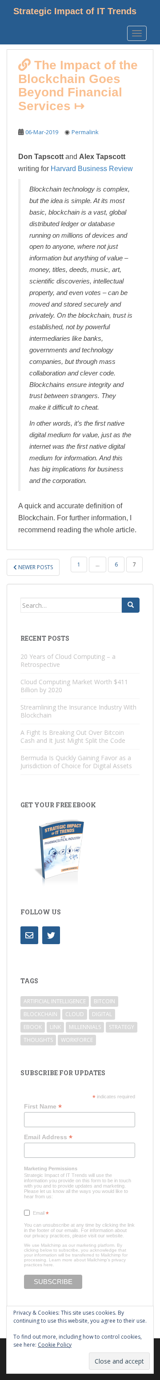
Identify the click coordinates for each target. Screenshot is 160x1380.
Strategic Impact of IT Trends (74, 11)
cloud (74, 1014)
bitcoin (104, 1001)
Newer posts (35, 567)
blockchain (40, 1014)
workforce (77, 1040)
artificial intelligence (55, 1001)
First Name (43, 1106)
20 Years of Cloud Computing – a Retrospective (68, 660)
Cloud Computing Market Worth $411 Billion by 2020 (74, 686)
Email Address (48, 1137)
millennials (85, 1027)
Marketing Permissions (50, 1168)
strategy (121, 1027)
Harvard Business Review (92, 168)
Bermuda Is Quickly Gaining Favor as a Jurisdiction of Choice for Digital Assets (76, 762)
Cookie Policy (55, 1344)
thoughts (38, 1040)
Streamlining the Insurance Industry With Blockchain (78, 711)
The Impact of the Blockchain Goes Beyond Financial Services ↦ (78, 85)
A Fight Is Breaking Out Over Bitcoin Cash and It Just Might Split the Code (72, 736)
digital (102, 1014)
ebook (33, 1027)
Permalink (85, 132)
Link (55, 1027)
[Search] (131, 605)
